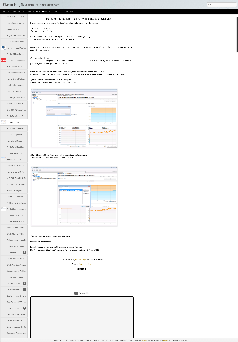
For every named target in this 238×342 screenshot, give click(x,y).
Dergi (24, 11)
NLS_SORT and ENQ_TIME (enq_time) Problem (25, 178)
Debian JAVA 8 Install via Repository (20, 196)
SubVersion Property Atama (17, 333)
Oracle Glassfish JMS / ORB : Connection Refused (25, 258)
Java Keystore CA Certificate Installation (22, 184)
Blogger (165, 340)
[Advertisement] (149, 61)
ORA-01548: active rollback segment (20, 314)
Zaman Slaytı (67, 11)
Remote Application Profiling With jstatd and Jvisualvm (79, 19)
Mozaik (31, 11)
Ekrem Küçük (81, 259)
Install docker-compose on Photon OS (21, 85)
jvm (85, 263)
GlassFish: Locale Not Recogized (19, 327)
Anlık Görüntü (54, 11)
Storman (144, 340)
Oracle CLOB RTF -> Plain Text (18, 221)
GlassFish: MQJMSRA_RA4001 (18, 302)
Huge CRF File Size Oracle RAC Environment (24, 35)
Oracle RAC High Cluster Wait (18, 147)
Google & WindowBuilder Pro (18, 277)
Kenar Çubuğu (41, 11)
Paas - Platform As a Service (17, 227)
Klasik (3, 11)
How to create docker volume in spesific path (23, 72)
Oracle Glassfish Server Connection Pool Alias (24, 209)
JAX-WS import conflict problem (18, 103)
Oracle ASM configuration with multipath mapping (25, 54)
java (81, 263)
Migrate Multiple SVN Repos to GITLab (21, 134)
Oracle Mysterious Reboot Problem (20, 97)
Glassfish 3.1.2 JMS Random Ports (20, 165)
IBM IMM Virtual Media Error (17, 159)
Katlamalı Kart (14, 11)
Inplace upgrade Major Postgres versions (22, 48)
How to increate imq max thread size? (21, 23)
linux (90, 263)
